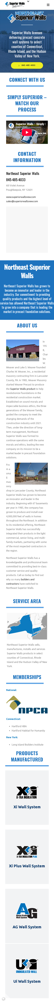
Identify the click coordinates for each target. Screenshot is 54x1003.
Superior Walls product (22, 389)
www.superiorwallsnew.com (21, 197)
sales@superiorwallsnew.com (22, 201)
